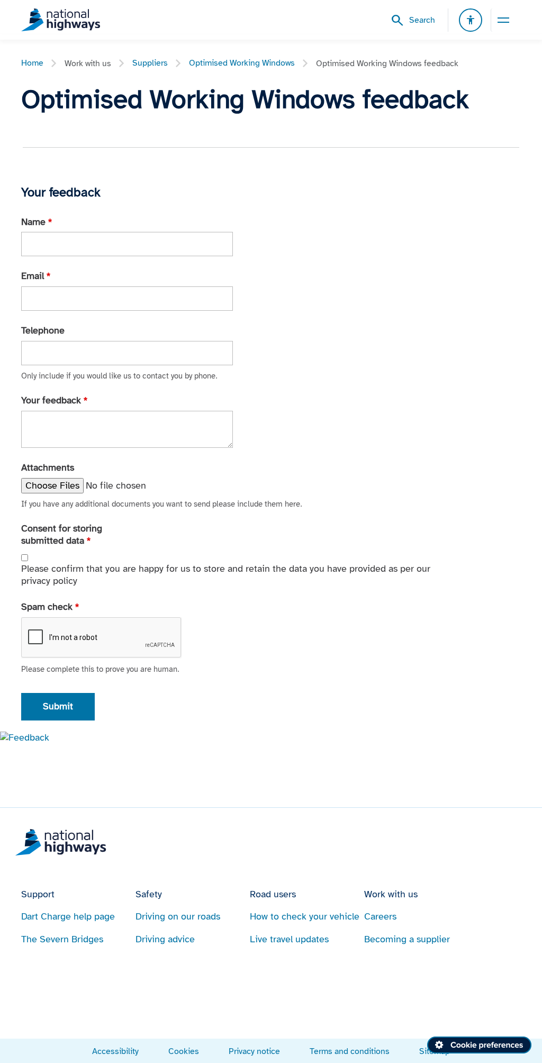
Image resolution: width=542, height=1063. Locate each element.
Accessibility (115, 1051)
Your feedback (54, 400)
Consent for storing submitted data (61, 534)
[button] (24, 737)
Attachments (47, 467)
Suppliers (150, 62)
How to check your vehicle (304, 916)
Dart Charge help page (68, 916)
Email (35, 276)
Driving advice (165, 939)
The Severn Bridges (62, 939)
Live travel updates (289, 939)
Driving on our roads (178, 916)
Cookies (183, 1051)
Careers (380, 916)
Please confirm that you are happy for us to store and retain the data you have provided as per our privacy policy (225, 574)
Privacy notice (254, 1051)
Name (36, 222)
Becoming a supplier (407, 939)
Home (32, 62)
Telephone (43, 330)
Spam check (50, 606)
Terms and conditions (350, 1051)
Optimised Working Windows (242, 62)
